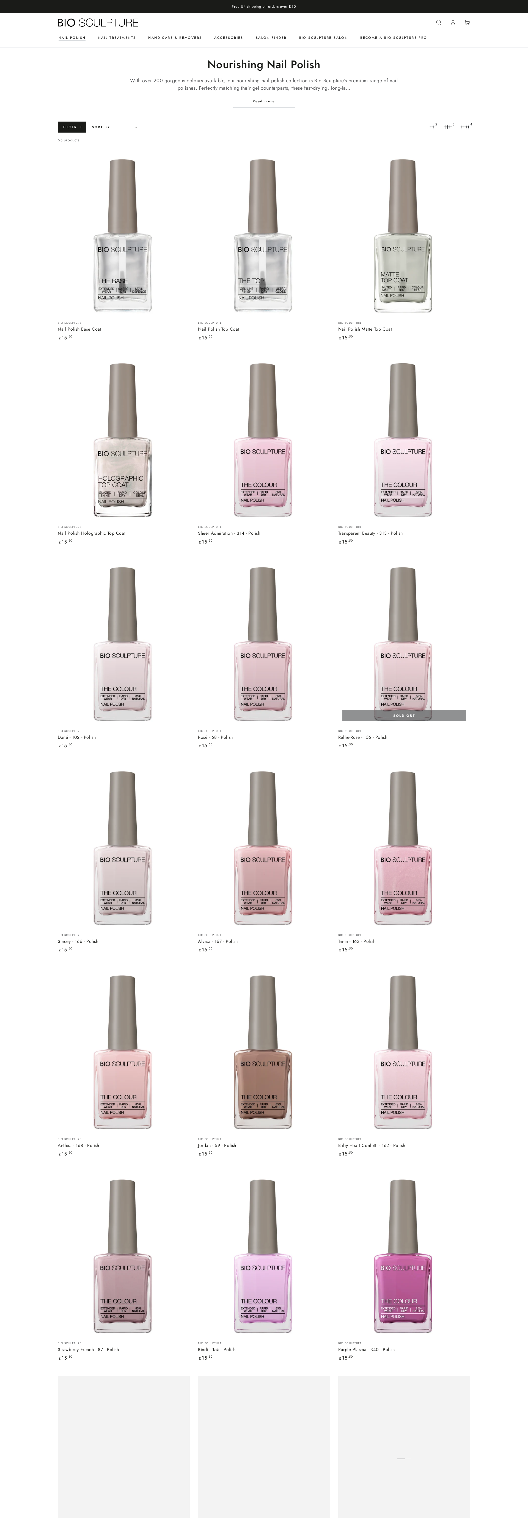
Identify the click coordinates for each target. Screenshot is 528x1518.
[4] (464, 127)
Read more (264, 101)
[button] (438, 23)
